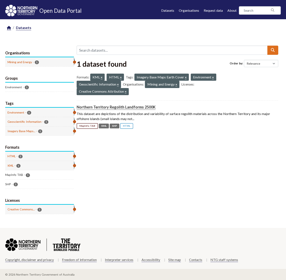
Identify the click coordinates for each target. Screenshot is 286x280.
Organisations (189, 10)
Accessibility (151, 260)
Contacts (195, 260)
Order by (236, 63)
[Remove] (101, 77)
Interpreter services (119, 260)
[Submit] (272, 50)
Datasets (167, 10)
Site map (174, 260)
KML (104, 125)
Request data (213, 10)
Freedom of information (79, 260)
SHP (114, 125)
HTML (126, 125)
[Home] (9, 28)
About (232, 10)
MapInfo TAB (87, 125)
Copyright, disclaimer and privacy (29, 260)
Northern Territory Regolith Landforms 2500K (116, 107)
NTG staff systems (224, 260)
